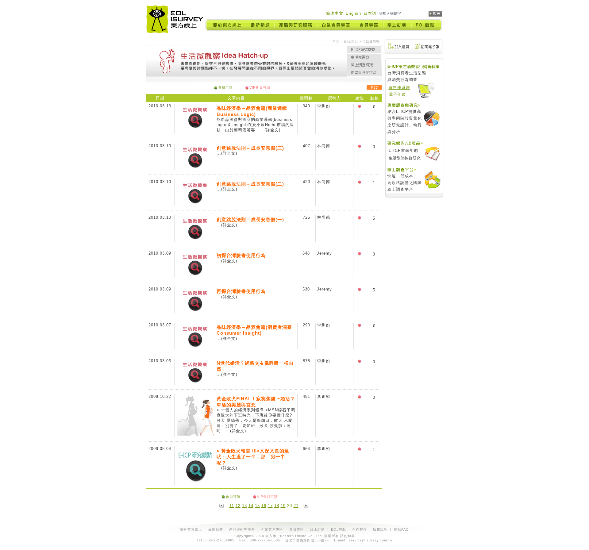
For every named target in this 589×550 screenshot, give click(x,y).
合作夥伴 (359, 529)
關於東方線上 (191, 529)
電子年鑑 (397, 94)
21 (296, 505)
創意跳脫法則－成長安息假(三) (250, 148)
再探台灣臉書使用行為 (241, 291)
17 (270, 505)
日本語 (370, 13)
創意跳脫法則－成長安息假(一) (250, 219)
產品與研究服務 (242, 529)
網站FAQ (401, 529)
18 (276, 505)
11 (231, 505)
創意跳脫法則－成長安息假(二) (250, 184)
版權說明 (380, 529)
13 (244, 505)
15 (257, 505)
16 (263, 505)
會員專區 (296, 529)
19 (283, 505)
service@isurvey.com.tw (370, 540)
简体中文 (334, 13)
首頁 (336, 41)
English (353, 13)
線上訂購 (317, 529)
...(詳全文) (270, 130)
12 (238, 505)
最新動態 (215, 529)
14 (250, 505)
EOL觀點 (351, 41)
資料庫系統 (399, 87)
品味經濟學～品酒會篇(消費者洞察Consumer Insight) (254, 330)
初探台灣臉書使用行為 (241, 255)
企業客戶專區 (272, 529)
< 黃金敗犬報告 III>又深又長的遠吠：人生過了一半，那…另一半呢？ (253, 456)
